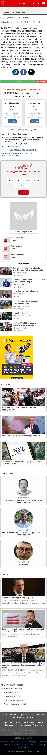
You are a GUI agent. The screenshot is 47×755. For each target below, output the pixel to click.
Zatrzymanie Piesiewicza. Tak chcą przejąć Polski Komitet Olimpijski (29, 280)
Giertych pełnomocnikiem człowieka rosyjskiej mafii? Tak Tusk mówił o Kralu (28, 269)
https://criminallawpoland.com (11, 685)
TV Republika (16, 744)
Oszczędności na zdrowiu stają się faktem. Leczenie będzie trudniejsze (22, 462)
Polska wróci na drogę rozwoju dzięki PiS (17, 597)
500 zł (19, 186)
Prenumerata (8, 722)
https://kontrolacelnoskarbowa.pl (12, 700)
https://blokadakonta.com (10, 696)
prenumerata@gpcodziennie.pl (10, 156)
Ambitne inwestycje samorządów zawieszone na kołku (25, 302)
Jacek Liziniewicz (22, 284)
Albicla (25, 744)
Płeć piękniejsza (17, 238)
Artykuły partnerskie (26, 717)
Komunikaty (39, 714)
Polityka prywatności (24, 725)
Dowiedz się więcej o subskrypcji (23, 150)
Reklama (33, 722)
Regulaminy (37, 725)
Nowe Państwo (14, 742)
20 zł (11, 180)
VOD (23, 742)
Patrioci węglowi (17, 246)
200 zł (36, 180)
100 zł (27, 180)
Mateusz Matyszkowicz (23, 231)
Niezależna (4, 742)
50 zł (19, 180)
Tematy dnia (6, 384)
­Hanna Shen (20, 294)
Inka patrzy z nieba (20, 313)
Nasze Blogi (30, 742)
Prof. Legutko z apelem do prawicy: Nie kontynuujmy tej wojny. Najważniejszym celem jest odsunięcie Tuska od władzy (23, 665)
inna (28, 186)
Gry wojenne (23, 565)
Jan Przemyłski (21, 273)
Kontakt (26, 722)
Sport (18, 318)
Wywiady (4, 574)
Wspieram (23, 192)
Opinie (13, 240)
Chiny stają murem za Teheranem (25, 291)
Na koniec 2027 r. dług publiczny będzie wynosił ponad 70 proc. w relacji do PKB (23, 630)
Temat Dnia (20, 275)
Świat (18, 296)
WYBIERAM (12, 121)
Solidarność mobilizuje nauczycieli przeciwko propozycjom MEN (26, 324)
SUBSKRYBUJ (10, 93)
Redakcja (18, 722)
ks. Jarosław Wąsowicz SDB (26, 316)
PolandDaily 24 (23, 747)
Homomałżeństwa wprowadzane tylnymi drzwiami (21, 435)
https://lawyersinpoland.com (11, 689)
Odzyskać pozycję (17, 254)
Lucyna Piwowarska (23, 306)
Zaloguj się (31, 129)
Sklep (42, 744)
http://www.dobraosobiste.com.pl (13, 704)
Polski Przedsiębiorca (10, 714)
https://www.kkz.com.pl (9, 692)
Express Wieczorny (26, 714)
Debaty (15, 717)
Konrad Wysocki (23, 562)
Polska (19, 287)
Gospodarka (20, 309)
